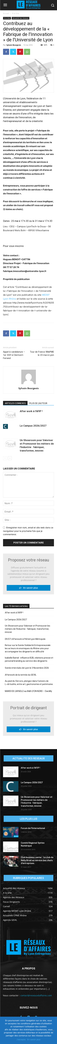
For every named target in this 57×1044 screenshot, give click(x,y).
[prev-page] (5, 458)
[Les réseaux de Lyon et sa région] (28, 947)
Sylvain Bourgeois (13, 45)
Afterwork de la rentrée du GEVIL (20, 675)
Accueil (6, 13)
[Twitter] (13, 52)
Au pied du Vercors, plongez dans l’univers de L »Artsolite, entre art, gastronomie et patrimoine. (29, 682)
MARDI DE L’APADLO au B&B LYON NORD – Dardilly (28, 691)
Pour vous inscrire (13, 245)
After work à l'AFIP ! (31, 411)
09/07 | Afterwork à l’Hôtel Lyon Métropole (25, 639)
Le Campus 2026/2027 (33, 425)
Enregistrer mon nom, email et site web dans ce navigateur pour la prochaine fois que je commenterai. (28, 531)
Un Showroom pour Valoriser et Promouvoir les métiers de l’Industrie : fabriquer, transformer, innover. (27, 629)
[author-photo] (28, 384)
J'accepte (21, 1039)
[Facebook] (6, 52)
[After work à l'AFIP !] (10, 415)
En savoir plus (29, 587)
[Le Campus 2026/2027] (10, 426)
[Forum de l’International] (10, 832)
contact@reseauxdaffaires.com (36, 995)
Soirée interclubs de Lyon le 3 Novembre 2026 (27, 668)
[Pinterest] (20, 52)
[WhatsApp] (27, 52)
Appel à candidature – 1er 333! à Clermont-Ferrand (14, 355)
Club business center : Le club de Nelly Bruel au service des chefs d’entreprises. (37, 860)
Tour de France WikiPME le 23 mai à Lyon (42, 353)
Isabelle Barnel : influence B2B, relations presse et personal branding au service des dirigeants (29, 659)
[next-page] (10, 458)
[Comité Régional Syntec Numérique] (10, 847)
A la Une (15, 13)
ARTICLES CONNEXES (15, 403)
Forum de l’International (33, 828)
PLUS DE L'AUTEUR (38, 403)
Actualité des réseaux (20, 18)
